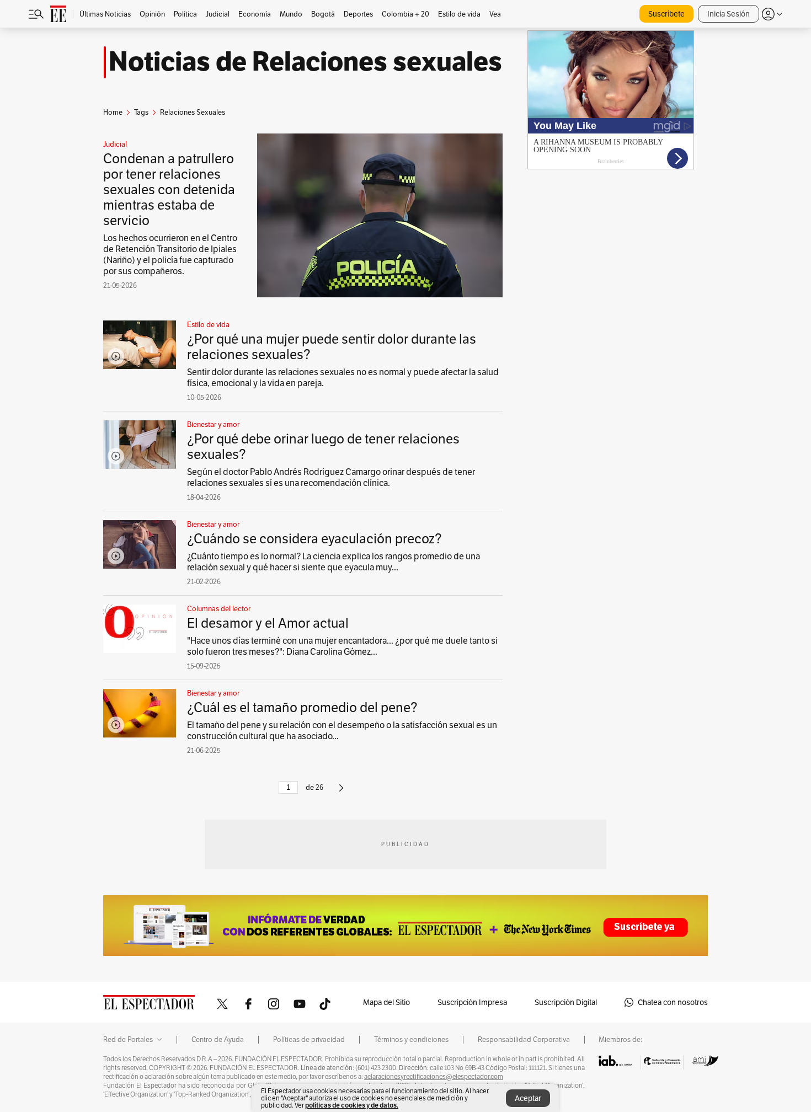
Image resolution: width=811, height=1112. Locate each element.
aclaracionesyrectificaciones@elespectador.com (433, 1077)
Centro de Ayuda (217, 1040)
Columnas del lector (218, 609)
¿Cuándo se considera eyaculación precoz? (314, 538)
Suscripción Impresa (472, 1002)
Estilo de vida (208, 324)
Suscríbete (666, 14)
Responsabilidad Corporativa (524, 1040)
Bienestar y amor (213, 424)
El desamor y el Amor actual (268, 623)
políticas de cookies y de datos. (351, 1105)
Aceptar (528, 1098)
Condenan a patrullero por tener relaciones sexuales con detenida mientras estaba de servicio (169, 189)
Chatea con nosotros (673, 1002)
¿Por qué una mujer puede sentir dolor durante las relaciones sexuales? (331, 346)
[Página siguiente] (341, 792)
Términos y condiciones (411, 1040)
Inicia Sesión (728, 14)
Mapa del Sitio (386, 1002)
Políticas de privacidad (309, 1040)
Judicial (115, 144)
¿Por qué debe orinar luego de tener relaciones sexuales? (323, 446)
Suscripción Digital (566, 1002)
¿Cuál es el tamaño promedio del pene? (302, 707)
